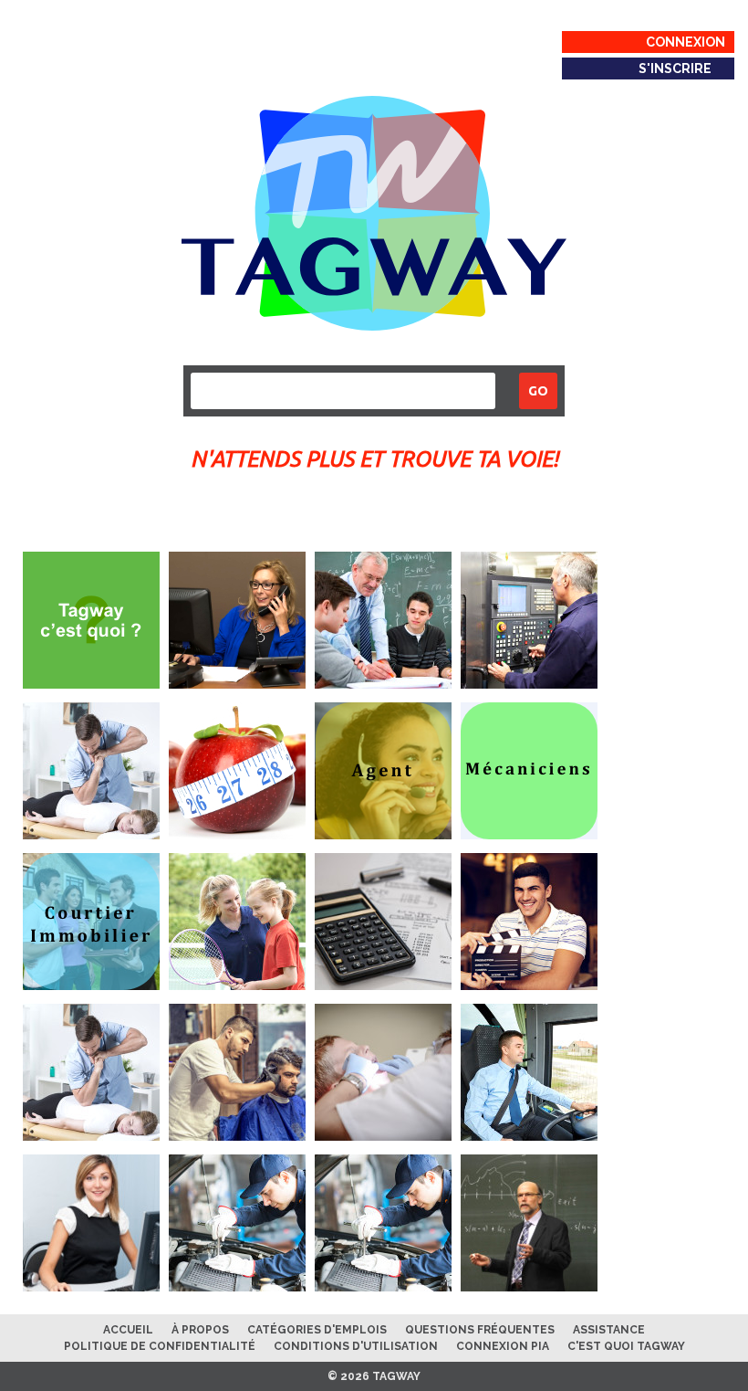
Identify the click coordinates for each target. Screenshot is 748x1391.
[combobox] (343, 391)
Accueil (128, 1329)
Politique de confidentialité (159, 1346)
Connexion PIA (502, 1346)
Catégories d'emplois (317, 1329)
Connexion (685, 42)
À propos (200, 1329)
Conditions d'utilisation (356, 1346)
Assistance (609, 1329)
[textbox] (201, 389)
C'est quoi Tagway (626, 1346)
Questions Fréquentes (480, 1329)
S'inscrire (675, 68)
